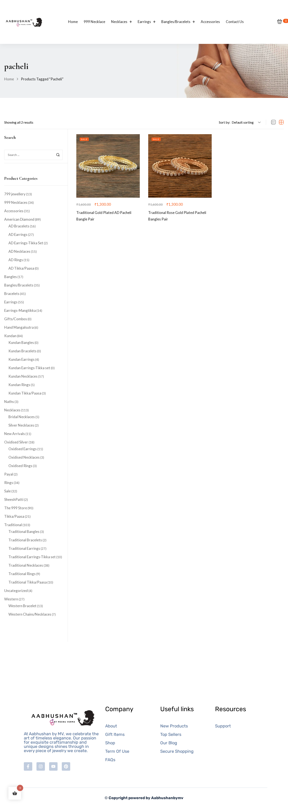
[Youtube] (53, 766)
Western (11, 599)
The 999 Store (15, 508)
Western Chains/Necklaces (29, 614)
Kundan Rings (19, 384)
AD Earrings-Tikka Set (25, 243)
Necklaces (12, 410)
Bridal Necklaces (21, 417)
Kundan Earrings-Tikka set (29, 368)
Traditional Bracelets (25, 540)
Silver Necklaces (21, 425)
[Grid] (281, 122)
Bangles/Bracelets (18, 285)
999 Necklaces (15, 202)
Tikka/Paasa (14, 516)
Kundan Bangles (21, 342)
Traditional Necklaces (25, 565)
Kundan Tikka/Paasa (24, 393)
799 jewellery (15, 194)
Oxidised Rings (20, 465)
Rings (8, 482)
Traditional (13, 525)
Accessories (13, 211)
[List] (273, 122)
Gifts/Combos (15, 319)
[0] (279, 22)
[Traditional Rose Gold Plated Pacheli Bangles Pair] (180, 166)
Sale (7, 491)
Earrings (10, 302)
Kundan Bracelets (22, 351)
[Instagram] (40, 766)
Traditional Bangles (23, 531)
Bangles (10, 276)
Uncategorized (16, 590)
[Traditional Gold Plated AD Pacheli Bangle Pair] (108, 166)
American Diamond (19, 219)
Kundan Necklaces (23, 376)
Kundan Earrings (21, 359)
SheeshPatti (13, 499)
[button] (245, 122)
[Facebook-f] (28, 766)
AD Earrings (17, 234)
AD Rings (15, 260)
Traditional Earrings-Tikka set (32, 557)
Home (9, 79)
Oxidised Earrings (22, 449)
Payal (8, 474)
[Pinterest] (66, 766)
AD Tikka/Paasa (21, 268)
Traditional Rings (22, 574)
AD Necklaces (19, 251)
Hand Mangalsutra (19, 327)
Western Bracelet (22, 606)
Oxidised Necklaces (24, 457)
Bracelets (11, 293)
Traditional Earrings (24, 548)
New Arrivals (14, 433)
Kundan (10, 336)
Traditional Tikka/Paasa (27, 582)
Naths (9, 401)
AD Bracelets (18, 226)
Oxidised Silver (16, 442)
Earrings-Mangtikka (20, 310)
